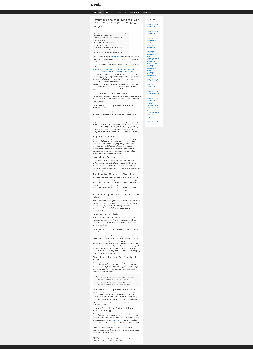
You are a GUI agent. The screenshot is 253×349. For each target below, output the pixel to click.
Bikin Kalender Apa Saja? (100, 40)
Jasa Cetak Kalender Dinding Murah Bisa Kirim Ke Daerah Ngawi (153, 121)
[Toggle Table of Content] (126, 33)
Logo (125, 12)
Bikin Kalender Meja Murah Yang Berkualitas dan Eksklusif (108, 49)
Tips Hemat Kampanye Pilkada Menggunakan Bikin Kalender (108, 44)
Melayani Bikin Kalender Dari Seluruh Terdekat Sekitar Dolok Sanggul (111, 52)
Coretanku (94, 12)
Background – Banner (146, 12)
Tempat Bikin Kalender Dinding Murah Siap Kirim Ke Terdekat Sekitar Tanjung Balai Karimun (153, 100)
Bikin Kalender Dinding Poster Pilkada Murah (105, 50)
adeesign (96, 4)
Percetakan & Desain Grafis (124, 347)
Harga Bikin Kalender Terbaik (101, 45)
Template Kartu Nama (134, 12)
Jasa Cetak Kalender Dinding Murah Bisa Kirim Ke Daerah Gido (152, 73)
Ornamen (119, 12)
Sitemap (133, 347)
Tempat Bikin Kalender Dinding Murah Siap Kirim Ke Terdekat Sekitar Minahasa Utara (113, 338)
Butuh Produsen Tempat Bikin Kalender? (104, 35)
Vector (112, 12)
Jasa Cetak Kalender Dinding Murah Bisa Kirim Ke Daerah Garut (153, 79)
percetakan (122, 240)
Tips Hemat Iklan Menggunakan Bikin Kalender (105, 42)
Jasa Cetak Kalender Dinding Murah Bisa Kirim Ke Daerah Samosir (108, 340)
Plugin (107, 12)
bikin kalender (114, 56)
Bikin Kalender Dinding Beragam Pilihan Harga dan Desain (108, 47)
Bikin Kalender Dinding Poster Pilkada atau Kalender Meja (108, 37)
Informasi (101, 12)
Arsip (137, 347)
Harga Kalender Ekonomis (100, 39)
